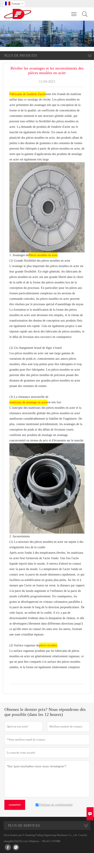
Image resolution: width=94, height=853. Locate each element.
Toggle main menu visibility (74, 14)
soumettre (15, 804)
